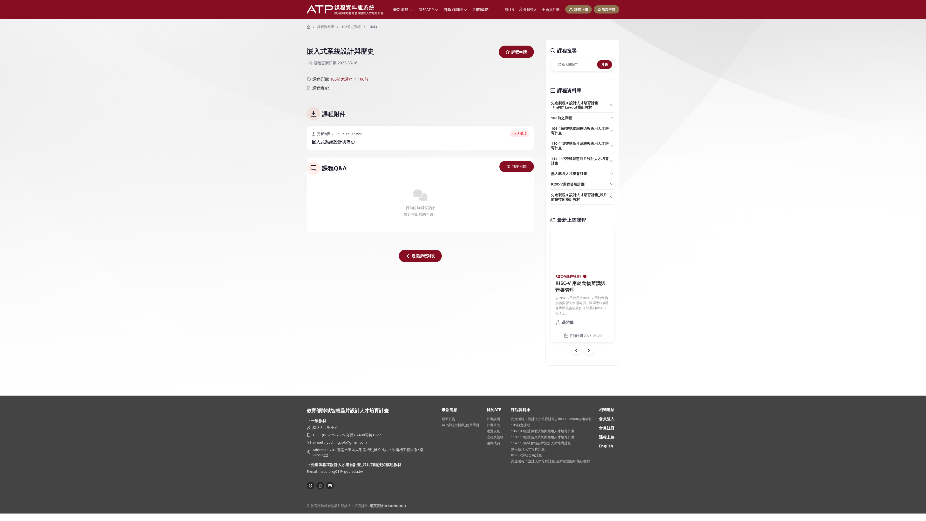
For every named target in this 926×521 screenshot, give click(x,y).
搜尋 (604, 64)
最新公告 (448, 419)
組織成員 (493, 443)
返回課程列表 (423, 256)
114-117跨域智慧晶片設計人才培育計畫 (580, 160)
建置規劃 (493, 431)
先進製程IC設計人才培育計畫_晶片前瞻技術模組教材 (579, 197)
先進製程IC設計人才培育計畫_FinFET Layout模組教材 (574, 105)
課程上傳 (581, 9)
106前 (363, 79)
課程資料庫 (325, 26)
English (606, 446)
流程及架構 (495, 437)
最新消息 (449, 409)
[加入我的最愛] (606, 235)
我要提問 (519, 166)
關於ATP (494, 409)
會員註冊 (552, 9)
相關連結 (606, 409)
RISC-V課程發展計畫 (568, 184)
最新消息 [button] (401, 9)
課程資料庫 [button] (453, 9)
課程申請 (608, 9)
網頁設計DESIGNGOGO (388, 505)
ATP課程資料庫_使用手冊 (460, 425)
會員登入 (530, 9)
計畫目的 (493, 425)
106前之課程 (351, 26)
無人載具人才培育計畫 (569, 173)
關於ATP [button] (426, 9)
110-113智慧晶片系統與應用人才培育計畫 (580, 145)
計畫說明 (493, 419)
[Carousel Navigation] (582, 350)
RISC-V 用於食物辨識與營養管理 (580, 286)
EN (512, 9)
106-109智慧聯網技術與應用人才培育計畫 (580, 130)
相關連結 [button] (481, 9)
